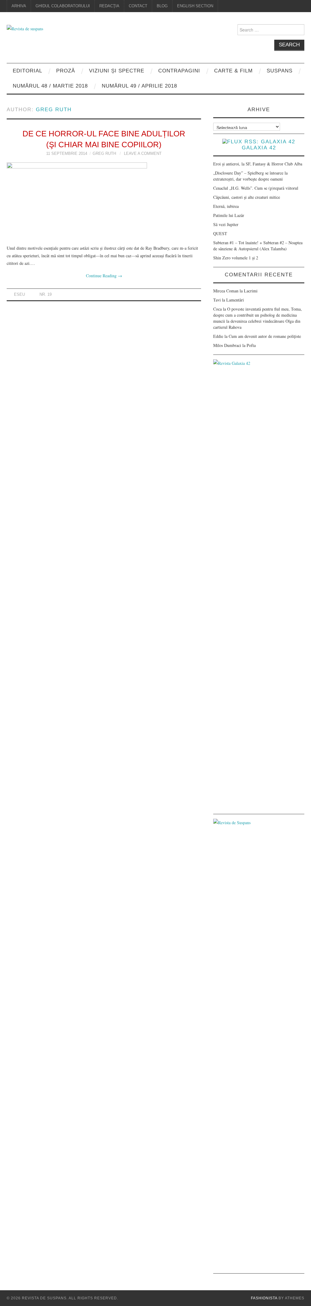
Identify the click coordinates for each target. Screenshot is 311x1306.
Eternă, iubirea (226, 206)
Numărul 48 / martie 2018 (50, 86)
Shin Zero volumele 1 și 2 (235, 258)
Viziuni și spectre (116, 71)
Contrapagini (179, 71)
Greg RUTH (54, 109)
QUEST (220, 233)
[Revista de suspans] (25, 28)
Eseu (19, 294)
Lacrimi (251, 291)
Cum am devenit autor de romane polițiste (265, 336)
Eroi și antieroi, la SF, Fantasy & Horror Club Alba (257, 164)
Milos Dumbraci (227, 345)
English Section (195, 6)
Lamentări (235, 300)
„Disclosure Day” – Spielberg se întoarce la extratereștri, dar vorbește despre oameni (250, 176)
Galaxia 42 (259, 148)
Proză (65, 71)
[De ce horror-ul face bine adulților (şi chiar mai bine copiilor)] (104, 200)
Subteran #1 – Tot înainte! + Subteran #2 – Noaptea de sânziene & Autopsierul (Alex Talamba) (257, 246)
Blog (162, 6)
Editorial (27, 71)
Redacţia (109, 6)
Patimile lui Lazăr (228, 215)
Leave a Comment (143, 154)
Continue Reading (104, 275)
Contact (138, 6)
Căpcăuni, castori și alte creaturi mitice (246, 197)
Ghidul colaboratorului (63, 6)
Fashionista (264, 1298)
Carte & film (233, 71)
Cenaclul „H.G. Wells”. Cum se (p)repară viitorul (255, 188)
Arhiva (19, 6)
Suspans (279, 71)
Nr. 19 (45, 294)
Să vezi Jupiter (225, 224)
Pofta (251, 345)
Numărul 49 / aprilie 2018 (139, 86)
